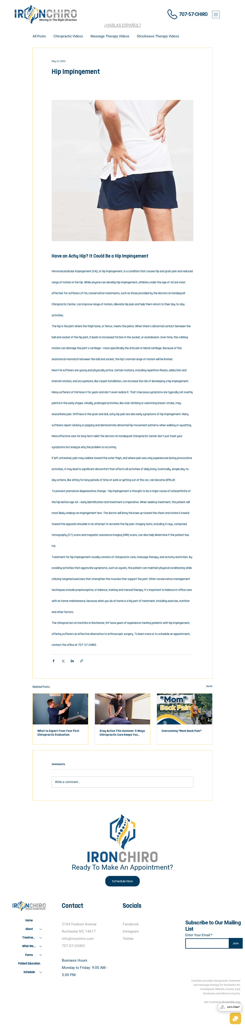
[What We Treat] (41, 946)
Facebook (131, 924)
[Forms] (41, 955)
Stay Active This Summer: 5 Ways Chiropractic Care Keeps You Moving (122, 733)
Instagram (131, 931)
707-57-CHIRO (193, 14)
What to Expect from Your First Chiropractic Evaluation (58, 732)
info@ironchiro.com (78, 938)
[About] (41, 929)
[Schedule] (41, 972)
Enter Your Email (197, 935)
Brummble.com (231, 1002)
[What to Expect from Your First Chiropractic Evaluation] (60, 709)
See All (209, 686)
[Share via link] (81, 661)
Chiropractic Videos (68, 36)
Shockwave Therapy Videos (158, 36)
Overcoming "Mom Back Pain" (182, 731)
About (29, 929)
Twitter (128, 938)
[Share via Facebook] (53, 661)
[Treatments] (41, 937)
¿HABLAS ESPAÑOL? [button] (122, 25)
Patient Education (29, 963)
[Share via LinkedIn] (72, 661)
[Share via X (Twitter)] (63, 661)
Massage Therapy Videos (110, 36)
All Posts (39, 36)
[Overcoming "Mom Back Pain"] (184, 709)
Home (29, 920)
